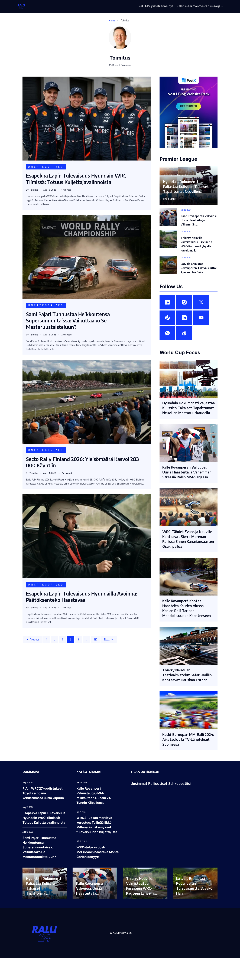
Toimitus (120, 58)
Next (107, 639)
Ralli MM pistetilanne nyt (155, 6)
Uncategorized (46, 166)
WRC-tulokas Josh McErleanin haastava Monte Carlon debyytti (97, 852)
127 (96, 639)
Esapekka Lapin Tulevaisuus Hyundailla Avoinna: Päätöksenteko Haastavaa (81, 596)
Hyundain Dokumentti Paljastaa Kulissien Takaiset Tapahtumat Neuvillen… (186, 186)
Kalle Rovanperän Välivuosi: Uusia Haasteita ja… (90, 888)
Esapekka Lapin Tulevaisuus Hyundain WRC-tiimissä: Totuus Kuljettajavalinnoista (77, 178)
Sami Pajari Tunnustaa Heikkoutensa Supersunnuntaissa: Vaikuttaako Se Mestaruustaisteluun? (68, 320)
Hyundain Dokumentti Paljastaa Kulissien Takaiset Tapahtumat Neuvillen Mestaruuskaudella (188, 408)
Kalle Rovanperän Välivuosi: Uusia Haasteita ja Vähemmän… (199, 220)
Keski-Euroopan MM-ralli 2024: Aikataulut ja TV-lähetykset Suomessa (188, 739)
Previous (35, 639)
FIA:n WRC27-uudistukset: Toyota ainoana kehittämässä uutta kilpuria (43, 793)
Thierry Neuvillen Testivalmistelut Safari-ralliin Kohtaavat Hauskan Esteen (187, 675)
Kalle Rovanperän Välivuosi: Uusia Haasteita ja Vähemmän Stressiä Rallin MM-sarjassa (187, 472)
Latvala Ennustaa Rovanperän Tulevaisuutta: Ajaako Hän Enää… (199, 268)
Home (112, 20)
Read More (169, 199)
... (54, 639)
